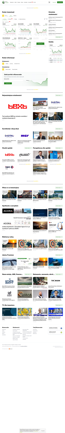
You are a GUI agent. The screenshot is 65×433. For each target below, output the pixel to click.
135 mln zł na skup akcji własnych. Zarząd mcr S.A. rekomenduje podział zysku (24, 141)
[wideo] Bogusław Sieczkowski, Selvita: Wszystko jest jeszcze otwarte (54, 318)
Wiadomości (12, 2)
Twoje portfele (35, 330)
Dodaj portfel (8, 83)
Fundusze (18, 2)
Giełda (16, 2)
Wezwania (24, 334)
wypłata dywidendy (52, 24)
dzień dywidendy (52, 30)
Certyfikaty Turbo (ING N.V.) (27, 333)
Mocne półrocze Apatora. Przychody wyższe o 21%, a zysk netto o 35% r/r (39, 108)
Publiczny (27, 80)
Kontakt (19, 344)
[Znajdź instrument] (49, 2)
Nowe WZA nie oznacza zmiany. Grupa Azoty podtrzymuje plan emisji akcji (8, 287)
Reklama (16, 344)
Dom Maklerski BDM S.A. (24, 346)
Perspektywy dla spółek (16, 332)
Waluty (22, 2)
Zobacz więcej (58, 95)
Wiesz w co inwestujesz (16, 335)
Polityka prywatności (7, 344)
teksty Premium (15, 339)
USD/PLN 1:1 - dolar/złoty (23, 38)
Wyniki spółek (15, 330)
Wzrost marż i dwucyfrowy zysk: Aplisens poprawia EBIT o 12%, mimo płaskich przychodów (24, 161)
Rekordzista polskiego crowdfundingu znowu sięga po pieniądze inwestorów (8, 300)
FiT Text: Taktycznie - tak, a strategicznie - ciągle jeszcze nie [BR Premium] (24, 268)
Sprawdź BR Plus (28, 53)
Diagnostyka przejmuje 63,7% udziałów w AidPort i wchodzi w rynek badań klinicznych (39, 161)
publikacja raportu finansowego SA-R (55, 33)
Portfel (34, 2)
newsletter (24, 339)
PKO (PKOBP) (36, 24)
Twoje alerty (35, 329)
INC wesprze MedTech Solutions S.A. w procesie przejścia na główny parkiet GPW (40, 300)
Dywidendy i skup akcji (16, 329)
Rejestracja (60, 2)
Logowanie (54, 2)
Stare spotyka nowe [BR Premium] (40, 248)
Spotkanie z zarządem (16, 337)
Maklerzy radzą (15, 338)
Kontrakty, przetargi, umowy (27, 331)
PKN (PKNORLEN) (6, 38)
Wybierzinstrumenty (6, 15)
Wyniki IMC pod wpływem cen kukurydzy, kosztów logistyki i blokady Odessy (8, 173)
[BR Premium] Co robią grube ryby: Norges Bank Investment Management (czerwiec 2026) (9, 268)
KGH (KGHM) (21, 24)
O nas (3, 344)
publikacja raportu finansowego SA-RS (56, 17)
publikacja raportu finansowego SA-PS (55, 27)
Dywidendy (25, 2)
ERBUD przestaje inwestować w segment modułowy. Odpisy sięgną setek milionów (40, 173)
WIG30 (4, 24)
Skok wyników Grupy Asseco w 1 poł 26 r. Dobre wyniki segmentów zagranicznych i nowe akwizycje (40, 122)
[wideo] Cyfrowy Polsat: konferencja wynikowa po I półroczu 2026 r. (9, 318)
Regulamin (13, 344)
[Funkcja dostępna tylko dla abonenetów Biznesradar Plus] (3, 16)
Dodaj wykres (40, 43)
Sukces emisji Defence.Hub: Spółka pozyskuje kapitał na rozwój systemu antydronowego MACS (25, 287)
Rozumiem (43, 430)
